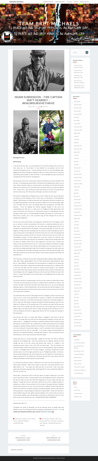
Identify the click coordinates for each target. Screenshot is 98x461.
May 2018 (76, 142)
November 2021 (78, 108)
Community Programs (48, 1)
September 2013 (78, 288)
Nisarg (63, 458)
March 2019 (76, 120)
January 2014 (77, 275)
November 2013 (78, 281)
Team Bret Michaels (16, 2)
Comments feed (78, 393)
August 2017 (77, 152)
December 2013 (77, 278)
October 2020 (77, 111)
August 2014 (77, 253)
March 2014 (76, 269)
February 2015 (77, 234)
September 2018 (78, 130)
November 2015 (78, 209)
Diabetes (52, 419)
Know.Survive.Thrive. (60, 1)
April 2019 (76, 117)
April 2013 (76, 303)
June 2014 (76, 259)
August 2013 (77, 291)
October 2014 (77, 247)
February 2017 (77, 168)
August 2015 (77, 218)
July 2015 (76, 221)
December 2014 (77, 240)
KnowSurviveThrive (45, 421)
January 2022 (77, 101)
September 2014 (78, 250)
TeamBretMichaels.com (54, 423)
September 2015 (78, 215)
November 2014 (78, 243)
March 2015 (76, 231)
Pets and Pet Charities (79, 367)
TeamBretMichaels (18, 423)
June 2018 (76, 139)
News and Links (77, 363)
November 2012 (78, 313)
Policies (76, 1)
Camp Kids (76, 339)
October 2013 (77, 284)
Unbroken (42, 425)
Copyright (69, 1)
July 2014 (76, 256)
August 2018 (77, 133)
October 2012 (77, 316)
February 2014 (77, 272)
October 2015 (77, 212)
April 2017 (76, 164)
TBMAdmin (45, 106)
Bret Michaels (45, 419)
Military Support (78, 360)
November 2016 (78, 177)
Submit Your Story (84, 1)
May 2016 (76, 193)
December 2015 (77, 205)
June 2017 (76, 158)
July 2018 (76, 136)
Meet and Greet (77, 357)
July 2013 (76, 294)
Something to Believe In (80, 370)
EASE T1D (58, 419)
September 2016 (78, 183)
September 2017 (78, 149)
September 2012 (78, 319)
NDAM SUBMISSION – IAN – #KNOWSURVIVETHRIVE (53, 438)
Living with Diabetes (23, 421)
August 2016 (77, 187)
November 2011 (78, 326)
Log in (75, 387)
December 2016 (77, 174)
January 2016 (77, 202)
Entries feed (77, 390)
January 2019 (77, 123)
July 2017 (76, 155)
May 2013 (76, 300)
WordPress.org (77, 396)
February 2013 (77, 310)
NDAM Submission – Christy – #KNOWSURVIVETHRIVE (23, 438)
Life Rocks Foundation (57, 421)
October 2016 (77, 180)
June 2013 (76, 297)
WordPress (52, 458)
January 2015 (77, 237)
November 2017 (78, 145)
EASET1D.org (58, 409)
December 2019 (77, 114)
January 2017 (77, 171)
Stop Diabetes (43, 423)
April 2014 (76, 266)
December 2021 (77, 104)
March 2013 (76, 307)
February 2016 (77, 199)
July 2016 (76, 190)
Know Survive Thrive (79, 351)
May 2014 (76, 262)
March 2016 (76, 196)
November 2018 (78, 127)
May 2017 (76, 161)
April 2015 (76, 228)
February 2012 (77, 322)
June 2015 (76, 224)
